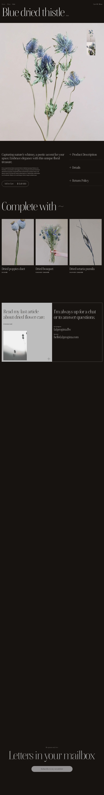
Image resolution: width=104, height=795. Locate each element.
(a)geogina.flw (62, 329)
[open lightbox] (91, 35)
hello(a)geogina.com (66, 337)
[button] (95, 4)
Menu (100, 4)
